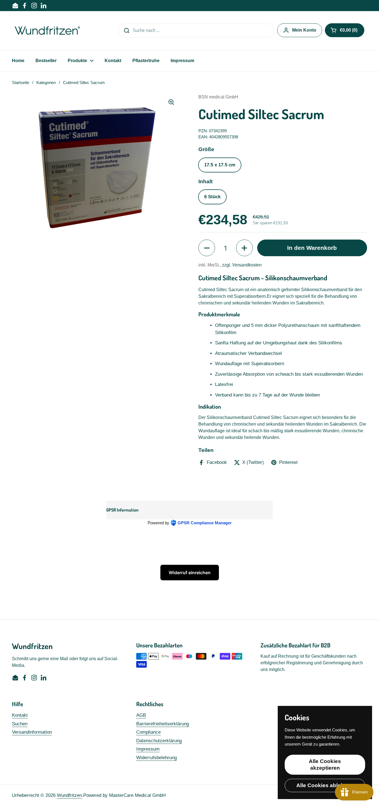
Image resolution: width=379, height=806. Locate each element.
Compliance (148, 732)
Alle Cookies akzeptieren (325, 764)
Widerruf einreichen (190, 572)
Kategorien (46, 82)
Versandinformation (32, 732)
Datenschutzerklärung (159, 740)
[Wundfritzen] (48, 30)
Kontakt (20, 715)
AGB (141, 715)
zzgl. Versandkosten (242, 265)
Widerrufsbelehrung (156, 757)
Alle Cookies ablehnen (325, 785)
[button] (344, 30)
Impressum (148, 749)
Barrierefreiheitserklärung (162, 723)
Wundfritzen (69, 795)
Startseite (20, 82)
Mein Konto (304, 30)
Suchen (19, 723)
